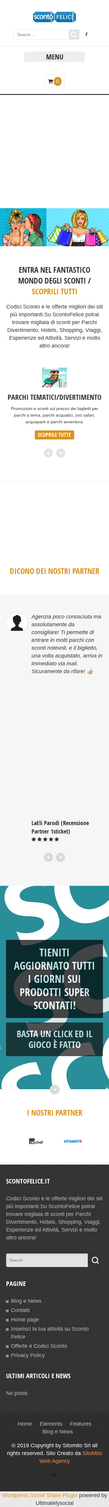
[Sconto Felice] (55, 21)
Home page (25, 1320)
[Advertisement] (54, 151)
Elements (51, 1424)
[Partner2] (73, 1141)
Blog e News (26, 1301)
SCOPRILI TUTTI (55, 291)
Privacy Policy (28, 1355)
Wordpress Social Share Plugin (40, 1495)
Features (80, 1424)
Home (25, 1424)
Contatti (20, 1310)
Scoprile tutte (54, 435)
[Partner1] (36, 1141)
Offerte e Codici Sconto (39, 1346)
